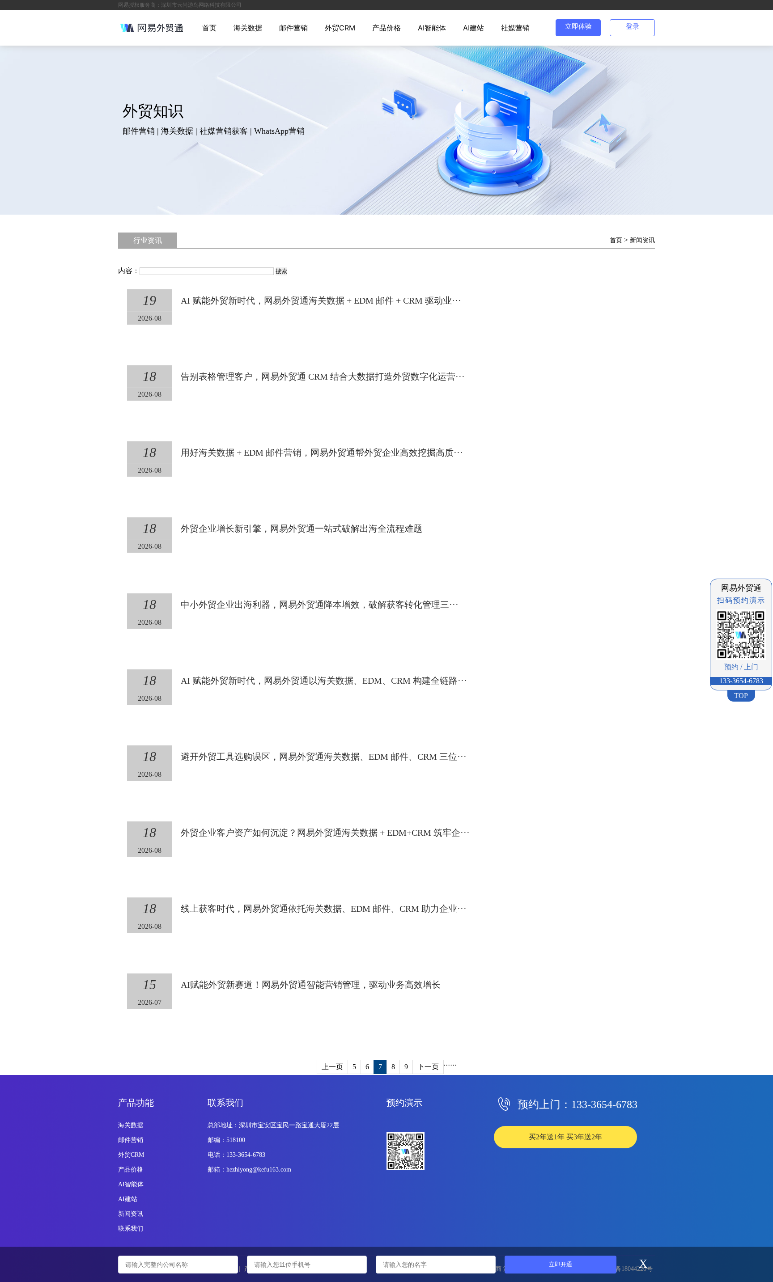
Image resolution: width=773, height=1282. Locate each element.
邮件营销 (293, 27)
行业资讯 (147, 240)
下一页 (428, 1066)
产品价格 (386, 27)
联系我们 (130, 1228)
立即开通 (560, 1264)
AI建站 (473, 27)
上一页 (332, 1066)
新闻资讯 (642, 240)
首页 (209, 27)
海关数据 (248, 27)
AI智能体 (432, 27)
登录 (632, 26)
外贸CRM (340, 27)
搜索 (281, 271)
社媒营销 (515, 27)
